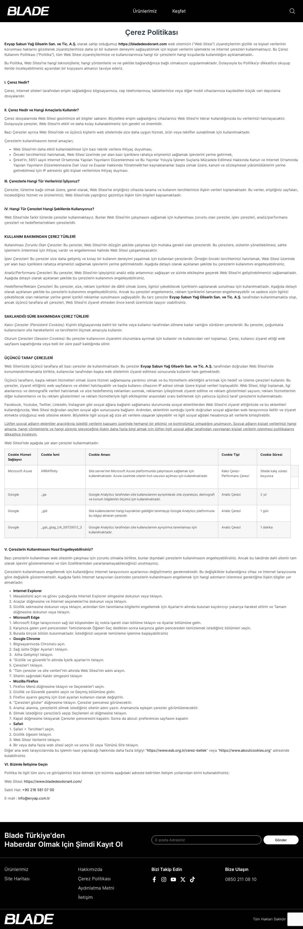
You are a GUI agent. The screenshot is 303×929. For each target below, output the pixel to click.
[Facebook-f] (154, 879)
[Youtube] (173, 879)
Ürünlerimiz (145, 11)
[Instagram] (164, 879)
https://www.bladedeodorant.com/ (53, 781)
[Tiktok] (192, 879)
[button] (292, 11)
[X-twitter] (183, 879)
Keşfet (179, 11)
